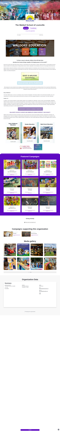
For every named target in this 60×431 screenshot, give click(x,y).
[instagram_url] (39, 293)
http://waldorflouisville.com (43, 291)
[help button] (58, 429)
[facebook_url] (40, 293)
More (31, 272)
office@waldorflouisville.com (43, 288)
